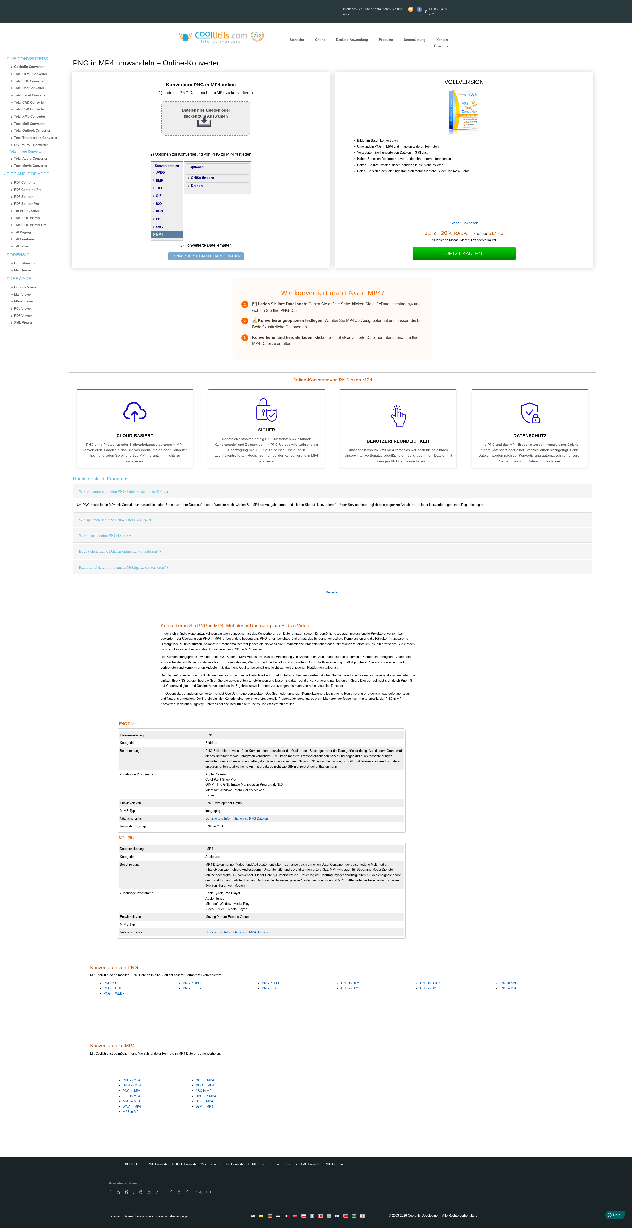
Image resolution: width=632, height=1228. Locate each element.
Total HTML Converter (30, 74)
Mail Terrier (22, 270)
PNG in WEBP (114, 993)
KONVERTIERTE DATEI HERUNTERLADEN (206, 256)
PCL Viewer (23, 308)
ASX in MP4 (204, 1091)
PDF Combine (24, 182)
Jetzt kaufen (464, 253)
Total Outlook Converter (32, 130)
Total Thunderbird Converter (35, 138)
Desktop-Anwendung (352, 40)
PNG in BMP (429, 988)
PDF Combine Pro (28, 189)
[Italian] (287, 1216)
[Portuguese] (271, 1216)
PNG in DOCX (430, 983)
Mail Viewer (23, 294)
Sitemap (115, 1216)
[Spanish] (262, 1216)
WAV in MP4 (132, 1106)
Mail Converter (211, 1164)
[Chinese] (346, 1216)
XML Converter (311, 1164)
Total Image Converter (26, 151)
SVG (159, 227)
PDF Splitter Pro (26, 204)
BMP (159, 180)
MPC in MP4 (205, 1080)
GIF (159, 196)
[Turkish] (321, 1216)
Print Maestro (24, 263)
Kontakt (442, 40)
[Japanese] (363, 1216)
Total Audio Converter (30, 158)
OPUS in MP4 (206, 1096)
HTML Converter (259, 1164)
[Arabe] (355, 1216)
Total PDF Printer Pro (30, 225)
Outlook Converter (185, 1164)
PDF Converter (158, 1164)
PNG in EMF (113, 988)
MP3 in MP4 (131, 1112)
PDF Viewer (23, 316)
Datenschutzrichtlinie (544, 461)
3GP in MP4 (204, 1106)
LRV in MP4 (204, 1101)
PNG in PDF (112, 983)
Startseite (297, 40)
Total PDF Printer (27, 218)
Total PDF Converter (29, 81)
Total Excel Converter (30, 95)
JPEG (160, 172)
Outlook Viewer (26, 287)
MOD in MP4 (205, 1085)
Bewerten (332, 592)
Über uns (441, 46)
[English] (254, 1216)
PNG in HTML (351, 983)
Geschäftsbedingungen (172, 1216)
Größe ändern (202, 178)
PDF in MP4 (131, 1080)
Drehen (197, 186)
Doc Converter (234, 1164)
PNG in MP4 (132, 1091)
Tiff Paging (22, 232)
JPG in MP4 (131, 1096)
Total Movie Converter (30, 166)
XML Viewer (23, 322)
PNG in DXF (271, 988)
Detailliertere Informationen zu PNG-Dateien (236, 818)
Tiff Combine (24, 239)
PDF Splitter (23, 197)
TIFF (159, 188)
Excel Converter (285, 1164)
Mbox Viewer (24, 301)
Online (320, 40)
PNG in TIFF (271, 983)
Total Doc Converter (29, 88)
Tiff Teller (21, 246)
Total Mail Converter (29, 124)
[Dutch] (279, 1216)
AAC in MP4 (131, 1101)
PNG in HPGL (351, 988)
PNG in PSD (508, 988)
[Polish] (304, 1216)
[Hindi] (329, 1216)
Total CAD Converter (29, 102)
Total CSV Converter (29, 109)
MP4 (159, 234)
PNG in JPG (192, 983)
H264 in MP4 (132, 1085)
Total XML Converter (29, 116)
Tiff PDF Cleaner (26, 211)
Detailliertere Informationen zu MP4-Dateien (236, 932)
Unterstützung (414, 40)
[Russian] (296, 1216)
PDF (159, 219)
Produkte (386, 40)
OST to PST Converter (31, 145)
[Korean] (338, 1216)
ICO (159, 204)
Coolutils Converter (29, 67)
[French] (313, 1216)
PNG (159, 211)
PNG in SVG (508, 983)
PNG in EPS (192, 988)
